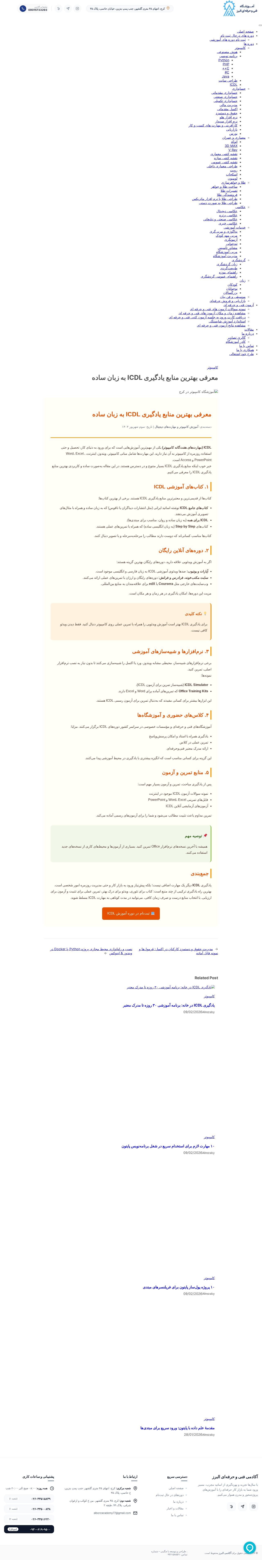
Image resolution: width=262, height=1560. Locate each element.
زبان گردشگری (227, 264)
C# (227, 72)
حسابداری (239, 89)
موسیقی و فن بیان (233, 297)
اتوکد (234, 142)
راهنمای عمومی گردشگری (219, 276)
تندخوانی (231, 244)
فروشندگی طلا (227, 195)
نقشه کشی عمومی (224, 162)
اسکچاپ (231, 174)
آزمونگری (230, 240)
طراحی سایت (228, 80)
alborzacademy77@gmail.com (112, 1512)
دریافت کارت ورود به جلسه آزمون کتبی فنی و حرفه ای (207, 317)
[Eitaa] (58, 8)
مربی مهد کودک (226, 235)
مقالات (249, 329)
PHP (226, 64)
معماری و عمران (234, 138)
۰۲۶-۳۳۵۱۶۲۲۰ (30, 1519)
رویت (233, 170)
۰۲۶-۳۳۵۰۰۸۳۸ (30, 1509)
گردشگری (239, 260)
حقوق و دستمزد (226, 113)
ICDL (233, 84)
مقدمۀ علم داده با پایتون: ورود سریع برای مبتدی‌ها (177, 1428)
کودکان (232, 284)
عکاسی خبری (228, 223)
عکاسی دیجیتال (226, 211)
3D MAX (231, 146)
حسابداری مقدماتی (224, 93)
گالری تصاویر (236, 338)
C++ (225, 68)
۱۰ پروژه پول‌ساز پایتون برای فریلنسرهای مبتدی (179, 1287)
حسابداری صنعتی (225, 97)
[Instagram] (77, 8)
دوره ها (249, 44)
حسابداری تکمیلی (225, 101)
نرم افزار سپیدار (226, 121)
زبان (243, 280)
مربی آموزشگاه (226, 252)
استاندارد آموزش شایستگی (227, 321)
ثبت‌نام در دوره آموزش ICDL (129, 913)
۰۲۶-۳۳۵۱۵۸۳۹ (30, 1498)
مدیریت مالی (228, 105)
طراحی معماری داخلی (222, 166)
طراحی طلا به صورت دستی (218, 203)
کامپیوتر (240, 48)
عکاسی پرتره (228, 215)
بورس (233, 133)
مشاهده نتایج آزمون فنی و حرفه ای (221, 325)
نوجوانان (231, 289)
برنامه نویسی (228, 56)
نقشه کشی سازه (225, 158)
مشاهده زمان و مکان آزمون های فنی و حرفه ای (212, 313)
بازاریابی (231, 129)
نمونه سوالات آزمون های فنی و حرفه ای (218, 309)
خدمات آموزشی (235, 227)
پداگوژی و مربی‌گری (223, 231)
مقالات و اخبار (175, 1508)
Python (223, 60)
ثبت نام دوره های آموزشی (228, 40)
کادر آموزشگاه (236, 342)
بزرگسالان (230, 293)
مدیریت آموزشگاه (225, 256)
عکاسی (240, 207)
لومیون (232, 178)
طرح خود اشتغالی (241, 354)
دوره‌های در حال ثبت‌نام (170, 1495)
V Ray (232, 150)
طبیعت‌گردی (228, 268)
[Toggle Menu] (260, 25)
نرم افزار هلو (228, 117)
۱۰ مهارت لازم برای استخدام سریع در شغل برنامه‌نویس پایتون (168, 1146)
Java (225, 76)
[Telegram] (68, 8)
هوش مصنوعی (227, 52)
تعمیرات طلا (229, 191)
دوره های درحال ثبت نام (237, 35)
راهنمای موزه (228, 272)
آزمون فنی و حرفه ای (239, 305)
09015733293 (37, 9)
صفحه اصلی (245, 31)
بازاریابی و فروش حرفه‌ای (228, 301)
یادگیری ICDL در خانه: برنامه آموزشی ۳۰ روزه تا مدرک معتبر (169, 1005)
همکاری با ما (245, 350)
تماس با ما (246, 346)
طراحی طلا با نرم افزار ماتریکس (214, 199)
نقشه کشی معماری (223, 154)
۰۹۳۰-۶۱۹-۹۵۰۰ (30, 1529)
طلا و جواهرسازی (233, 182)
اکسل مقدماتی (227, 109)
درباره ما (248, 333)
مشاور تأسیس (227, 248)
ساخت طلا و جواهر (224, 186)
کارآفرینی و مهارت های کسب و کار (213, 125)
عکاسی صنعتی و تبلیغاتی (220, 219)
